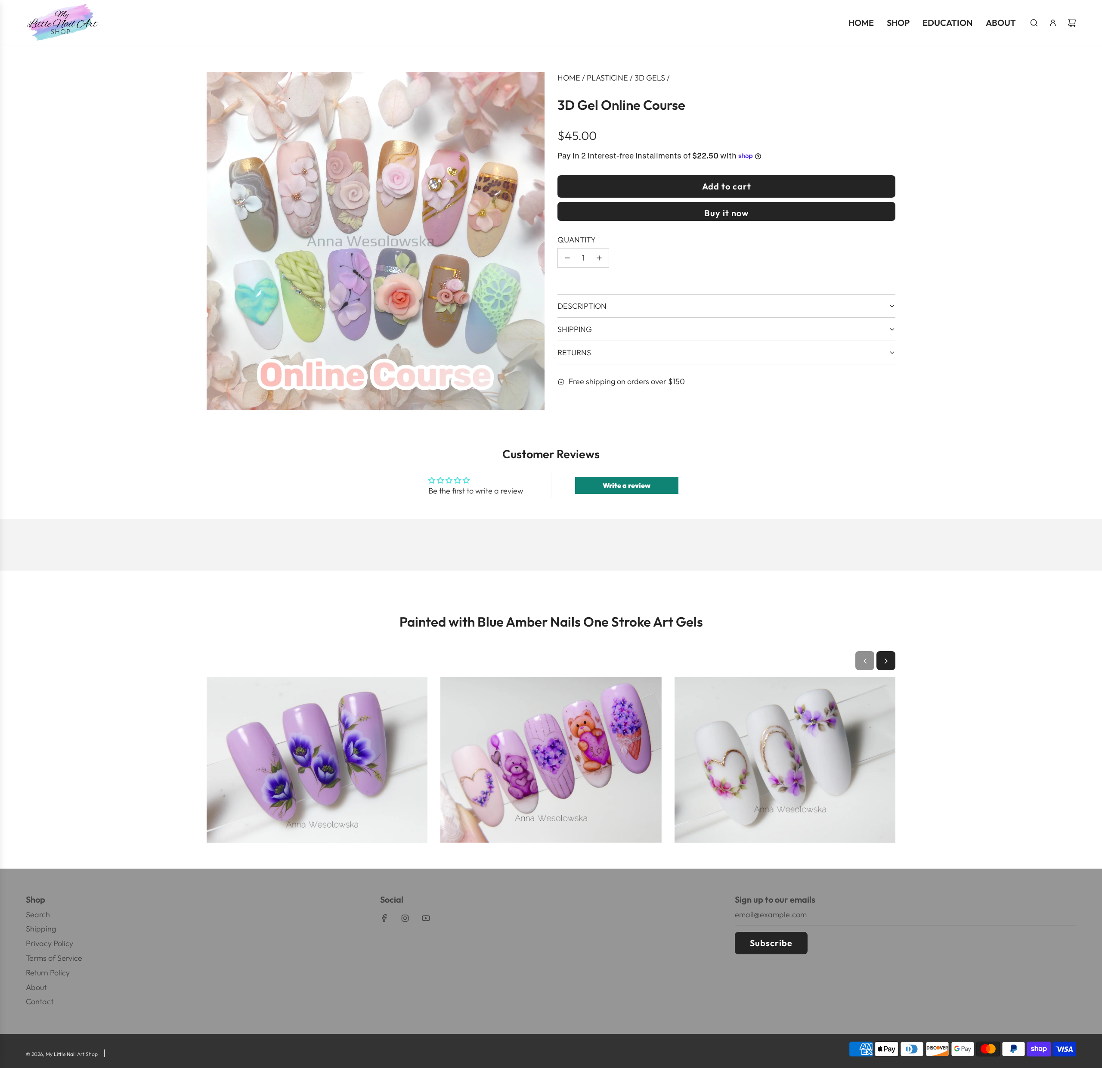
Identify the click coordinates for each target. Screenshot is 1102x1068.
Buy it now (726, 213)
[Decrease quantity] (567, 257)
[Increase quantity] (599, 257)
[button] (864, 661)
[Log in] (1052, 22)
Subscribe (771, 943)
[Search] (1034, 22)
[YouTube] (425, 918)
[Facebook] (384, 918)
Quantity (576, 240)
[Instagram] (405, 918)
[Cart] (1071, 22)
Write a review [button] (626, 485)
